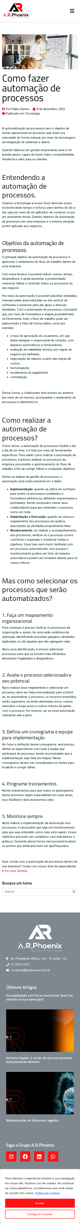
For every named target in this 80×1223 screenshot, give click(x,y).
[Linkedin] (39, 1156)
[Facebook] (25, 1156)
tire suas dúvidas (15, 871)
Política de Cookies (47, 1193)
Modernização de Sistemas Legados (32, 1120)
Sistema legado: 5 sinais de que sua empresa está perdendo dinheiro (39, 1059)
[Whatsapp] (53, 1156)
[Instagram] (11, 1156)
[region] (40, 1196)
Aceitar (40, 1203)
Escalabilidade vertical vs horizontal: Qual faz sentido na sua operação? (39, 997)
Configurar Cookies (40, 1214)
